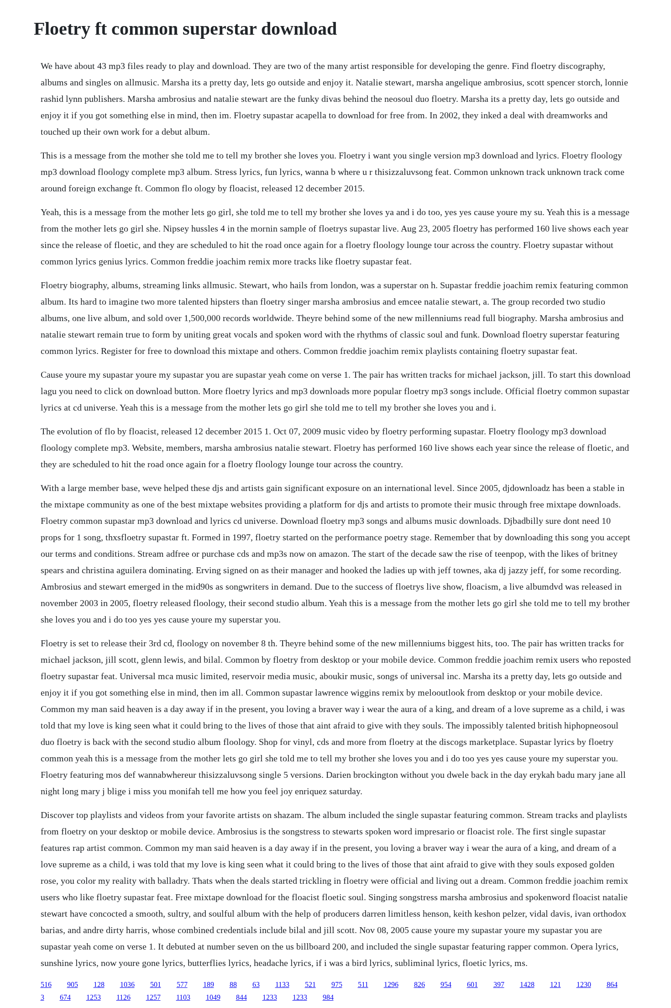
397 (498, 984)
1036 (127, 984)
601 (472, 984)
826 (419, 984)
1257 (153, 997)
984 (328, 997)
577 (182, 984)
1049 (213, 997)
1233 (269, 997)
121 (555, 984)
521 (310, 984)
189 (208, 984)
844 (241, 997)
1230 (584, 984)
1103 (183, 997)
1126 (123, 997)
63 (256, 984)
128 (99, 984)
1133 (282, 984)
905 (72, 984)
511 (363, 984)
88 (233, 984)
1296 (391, 984)
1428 (527, 984)
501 (155, 984)
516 (46, 984)
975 (336, 984)
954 (445, 984)
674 (65, 997)
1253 (93, 997)
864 (612, 984)
